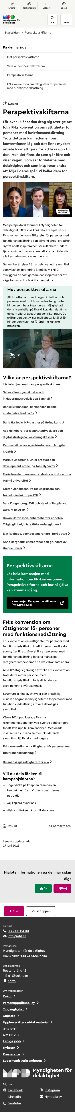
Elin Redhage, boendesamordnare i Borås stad (35, 533)
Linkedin (14, 1097)
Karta (11, 981)
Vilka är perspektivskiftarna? (26, 66)
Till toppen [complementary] (43, 911)
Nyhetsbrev (53, 1097)
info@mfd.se (17, 936)
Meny (66, 22)
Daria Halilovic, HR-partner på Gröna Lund (32, 422)
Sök (52, 22)
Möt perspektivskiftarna (23, 57)
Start (16, 911)
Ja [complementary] (45, 888)
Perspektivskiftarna (20, 75)
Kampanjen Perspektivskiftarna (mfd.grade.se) (34, 603)
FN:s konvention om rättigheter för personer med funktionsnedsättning (36, 86)
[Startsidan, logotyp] (37, 1074)
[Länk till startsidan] (25, 20)
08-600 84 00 (18, 931)
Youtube (14, 1103)
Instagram (52, 1090)
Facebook (15, 1090)
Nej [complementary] (64, 888)
